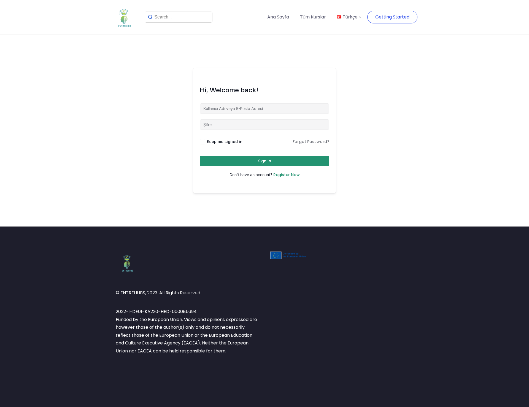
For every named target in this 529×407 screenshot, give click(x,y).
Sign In (264, 161)
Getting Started (392, 17)
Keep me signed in (224, 141)
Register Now (286, 174)
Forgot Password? (311, 141)
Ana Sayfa (278, 17)
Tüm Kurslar (313, 17)
